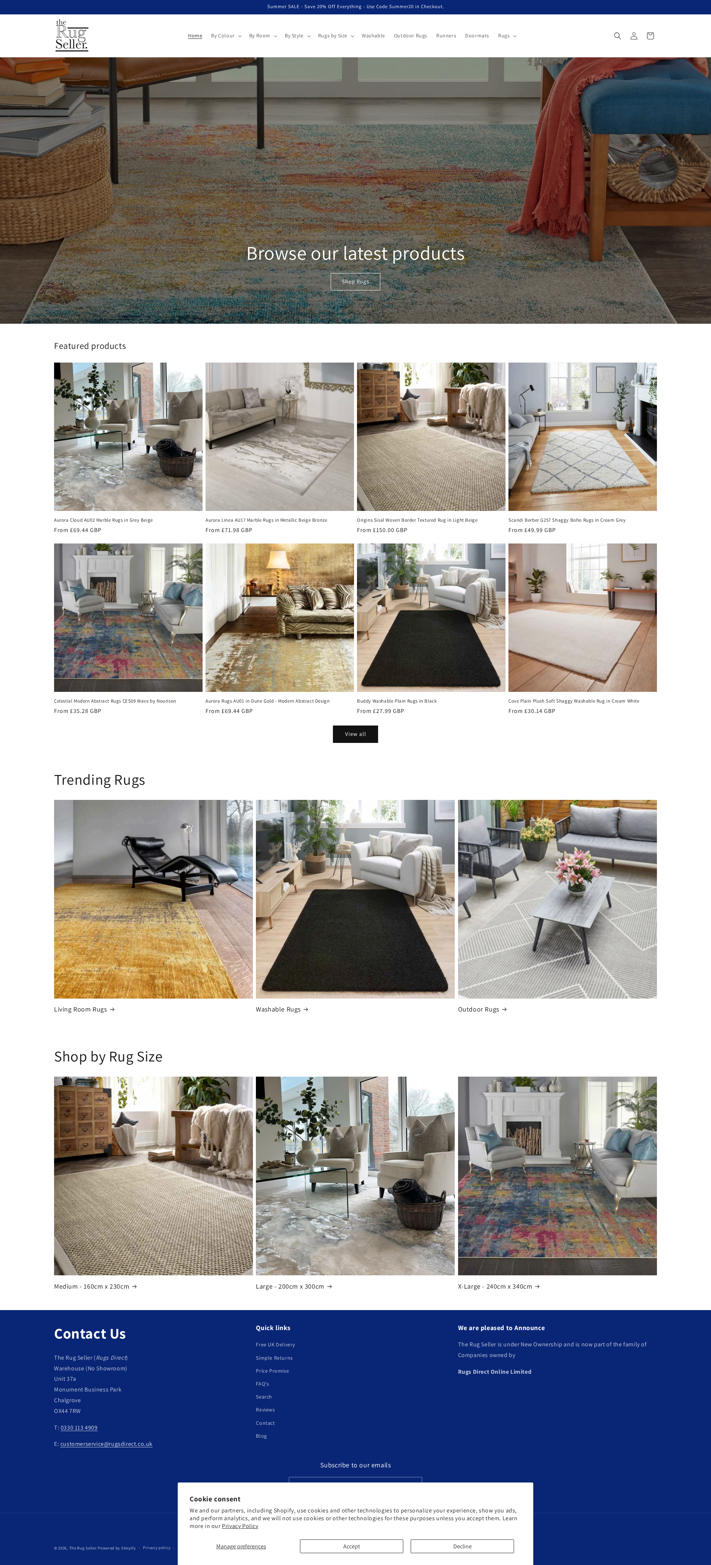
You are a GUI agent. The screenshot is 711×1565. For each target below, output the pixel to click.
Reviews (265, 1409)
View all (355, 733)
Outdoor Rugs (478, 1009)
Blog (261, 1436)
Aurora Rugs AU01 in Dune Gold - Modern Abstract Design (268, 701)
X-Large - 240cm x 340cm (495, 1286)
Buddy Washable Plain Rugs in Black (397, 701)
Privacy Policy (240, 1526)
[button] (225, 35)
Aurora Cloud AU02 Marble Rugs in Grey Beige (103, 520)
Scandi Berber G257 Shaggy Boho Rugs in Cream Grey (566, 520)
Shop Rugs (355, 281)
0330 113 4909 (79, 1427)
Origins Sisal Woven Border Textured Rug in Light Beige (417, 520)
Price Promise (272, 1370)
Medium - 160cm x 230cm (91, 1286)
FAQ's (262, 1383)
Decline (462, 1546)
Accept (351, 1546)
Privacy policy (156, 1547)
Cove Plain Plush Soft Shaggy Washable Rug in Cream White (574, 701)
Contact (265, 1423)
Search (264, 1396)
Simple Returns (274, 1357)
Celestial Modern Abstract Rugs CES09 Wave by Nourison (115, 701)
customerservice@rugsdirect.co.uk (106, 1444)
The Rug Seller (83, 1548)
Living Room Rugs (80, 1009)
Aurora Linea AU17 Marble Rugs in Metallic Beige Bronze (266, 520)
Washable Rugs (278, 1009)
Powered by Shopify (117, 1548)
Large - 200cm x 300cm (290, 1286)
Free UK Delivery (275, 1344)
